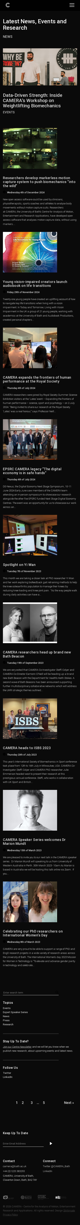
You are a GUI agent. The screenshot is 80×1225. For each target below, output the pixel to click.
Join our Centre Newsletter (17, 1046)
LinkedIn (7, 1077)
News (7, 37)
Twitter (7, 1072)
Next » (69, 1103)
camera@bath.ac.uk (14, 1166)
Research (8, 1024)
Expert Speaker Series (15, 1012)
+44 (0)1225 (14, 1171)
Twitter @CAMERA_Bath (56, 1166)
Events (6, 1008)
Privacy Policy (10, 1214)
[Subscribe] (51, 1144)
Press (6, 1020)
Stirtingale (69, 1210)
